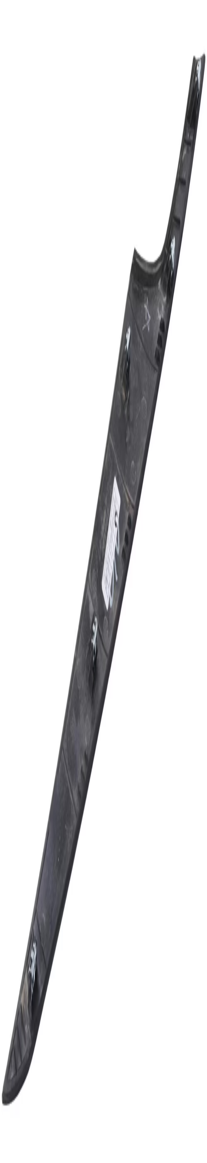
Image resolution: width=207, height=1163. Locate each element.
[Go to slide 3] (7, 454)
